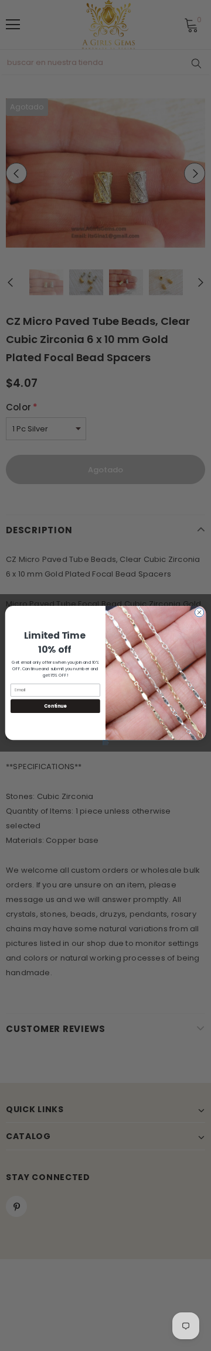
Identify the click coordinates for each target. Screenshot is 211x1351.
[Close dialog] (199, 612)
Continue (55, 705)
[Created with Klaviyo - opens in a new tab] (105, 742)
